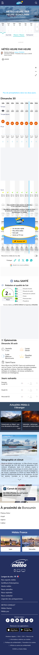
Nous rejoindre (6, 592)
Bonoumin (23, 6)
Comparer (29, 35)
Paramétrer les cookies (29, 642)
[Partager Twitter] (23, 260)
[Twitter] (12, 620)
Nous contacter (7, 596)
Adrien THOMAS (19, 52)
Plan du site (29, 636)
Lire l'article (30, 499)
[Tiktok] (31, 620)
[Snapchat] (17, 620)
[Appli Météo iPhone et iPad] (13, 630)
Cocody (17, 6)
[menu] (2, 2)
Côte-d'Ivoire (7, 6)
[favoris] (35, 13)
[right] (37, 27)
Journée (8, 35)
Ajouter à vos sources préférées (21, 265)
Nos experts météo (8, 580)
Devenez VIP (21, 241)
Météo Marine (6, 608)
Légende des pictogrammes (12, 599)
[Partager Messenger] (27, 260)
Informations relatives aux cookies (20, 639)
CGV (23, 636)
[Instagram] (22, 620)
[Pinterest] (26, 620)
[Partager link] (15, 260)
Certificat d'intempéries (10, 583)
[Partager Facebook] (19, 260)
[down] (19, 480)
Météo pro (5, 611)
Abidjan (13, 6)
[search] (36, 2)
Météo (2, 6)
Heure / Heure (19, 35)
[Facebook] (8, 620)
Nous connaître (7, 589)
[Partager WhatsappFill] (31, 260)
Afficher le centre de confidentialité (20, 645)
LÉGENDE (6, 59)
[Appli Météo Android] (26, 630)
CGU (18, 636)
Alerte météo (6, 586)
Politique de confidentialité (13, 642)
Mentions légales (11, 636)
